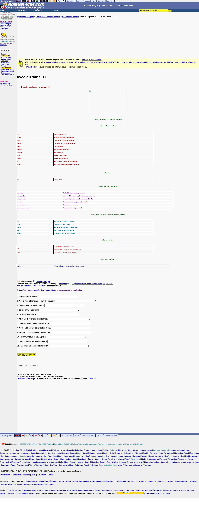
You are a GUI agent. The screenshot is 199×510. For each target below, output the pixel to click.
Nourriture (82, 459)
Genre (196, 453)
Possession (182, 459)
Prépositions (63, 462)
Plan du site (5, 64)
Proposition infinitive (51, 62)
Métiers (44, 459)
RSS (33, 475)
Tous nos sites (110, 436)
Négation (90, 459)
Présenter (80, 462)
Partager (46, 282)
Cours (3, 10)
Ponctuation (172, 459)
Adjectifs (64, 450)
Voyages (139, 465)
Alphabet (79, 450)
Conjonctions (14, 453)
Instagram (5, 475)
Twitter (26, 475)
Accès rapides (6, 57)
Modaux (195, 456)
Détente (38, 10)
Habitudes (38, 456)
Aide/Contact (5, 55)
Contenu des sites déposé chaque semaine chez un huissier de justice (160, 490)
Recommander (6, 68)
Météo (50, 459)
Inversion (101, 456)
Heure (60, 456)
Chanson (136, 450)
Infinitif (85, 60)
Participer (22, 10)
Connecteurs (24, 453)
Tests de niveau (22, 465)
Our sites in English (47, 484)
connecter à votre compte (42, 290)
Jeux (77, 436)
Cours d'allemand (90, 481)
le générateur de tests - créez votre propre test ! (92, 284)
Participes (111, 459)
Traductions (79, 465)
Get (2, 456)
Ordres (104, 459)
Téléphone (94, 465)
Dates (85, 453)
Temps (13, 465)
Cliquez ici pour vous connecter (7, 18)
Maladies (176, 456)
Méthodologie (35, 459)
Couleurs (65, 453)
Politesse (163, 459)
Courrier (73, 453)
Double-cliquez (33, 67)
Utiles (55, 10)
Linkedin (41, 475)
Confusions (4, 453)
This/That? (54, 465)
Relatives (115, 462)
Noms (75, 459)
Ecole (112, 453)
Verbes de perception (123, 62)
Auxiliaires (119, 450)
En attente (118, 453)
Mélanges (25, 459)
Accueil (3, 54)
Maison (151, 456)
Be (125, 450)
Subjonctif (164, 462)
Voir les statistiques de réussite (30, 286)
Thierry (46, 465)
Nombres (68, 459)
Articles (105, 450)
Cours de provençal (181, 481)
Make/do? (167, 456)
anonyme (63, 284)
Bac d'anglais (34, 484)
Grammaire (14, 456)
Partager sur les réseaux (162, 493)
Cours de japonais (140, 481)
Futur (186, 453)
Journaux (114, 456)
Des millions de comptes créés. (6, 23)
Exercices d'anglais (70, 17)
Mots (1, 459)
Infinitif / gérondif (161, 62)
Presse (3, 66)
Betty (129, 450)
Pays (138, 459)
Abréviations (32, 450)
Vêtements (147, 465)
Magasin (144, 456)
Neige (62, 459)
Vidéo (120, 465)
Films (161, 453)
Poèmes (190, 459)
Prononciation (25, 462)
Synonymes (5, 465)
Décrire (105, 453)
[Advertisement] (108, 36)
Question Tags (105, 462)
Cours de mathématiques (48, 481)
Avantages (4, 28)
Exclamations (128, 453)
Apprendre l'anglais (25, 17)
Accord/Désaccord (45, 450)
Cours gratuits (7, 436)
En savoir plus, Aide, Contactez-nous (34, 490)
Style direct (155, 462)
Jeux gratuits (5, 83)
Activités (56, 450)
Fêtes (191, 453)
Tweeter (39, 282)
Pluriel (143, 459)
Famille (145, 453)
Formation (179, 453)
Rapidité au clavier (155, 481)
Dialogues (91, 453)
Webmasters (5, 73)
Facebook (16, 475)
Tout (71, 465)
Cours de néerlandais (105, 481)
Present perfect (5, 462)
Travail (86, 465)
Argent (94, 450)
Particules (120, 459)
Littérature (136, 456)
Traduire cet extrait (7, 71)
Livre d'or (4, 61)
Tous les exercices (25, 378)
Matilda (187, 456)
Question (95, 462)
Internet (93, 456)
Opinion (97, 459)
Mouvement (9, 459)
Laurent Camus (14, 490)
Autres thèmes (95, 60)
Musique (18, 459)
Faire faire (138, 453)
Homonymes (68, 456)
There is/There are (35, 465)
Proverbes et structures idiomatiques (45, 462)
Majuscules (159, 456)
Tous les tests (64, 465)
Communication (146, 450)
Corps (58, 453)
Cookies (18, 493)
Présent (72, 462)
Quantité (88, 462)
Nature (56, 459)
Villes (125, 465)
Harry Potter (48, 456)
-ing (17, 450)
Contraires (51, 453)
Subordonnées (175, 462)
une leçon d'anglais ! (6, 44)
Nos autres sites (6, 85)
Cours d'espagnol (65, 481)
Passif (127, 459)
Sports (147, 462)
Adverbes (71, 450)
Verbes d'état (67, 62)
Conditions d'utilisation (56, 490)
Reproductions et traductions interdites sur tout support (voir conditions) (108, 490)
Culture (69, 436)
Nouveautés (5, 62)
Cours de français (31, 481)
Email (50, 475)
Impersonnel (78, 456)
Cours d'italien (78, 481)
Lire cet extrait (6, 59)
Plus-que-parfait (153, 459)
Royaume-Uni (124, 462)
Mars (182, 456)
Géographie (29, 456)
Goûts (7, 456)
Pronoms (15, 462)
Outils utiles (23, 484)
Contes (33, 453)
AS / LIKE (23, 450)
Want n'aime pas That (84, 62)
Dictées (99, 453)
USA (100, 465)
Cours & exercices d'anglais (48, 17)
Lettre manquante (125, 456)
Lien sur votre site (7, 74)
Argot (100, 450)
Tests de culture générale (124, 481)
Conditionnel (185, 450)
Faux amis (153, 453)
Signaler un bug (6, 69)
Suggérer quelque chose (190, 462)
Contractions (41, 453)
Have (55, 456)
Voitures (132, 465)
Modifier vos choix (28, 493)
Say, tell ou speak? (137, 462)
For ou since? (169, 453)
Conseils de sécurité (74, 490)
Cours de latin (168, 481)
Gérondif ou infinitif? (104, 62)
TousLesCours (88, 436)
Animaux (87, 450)
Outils (99, 436)
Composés (175, 450)
